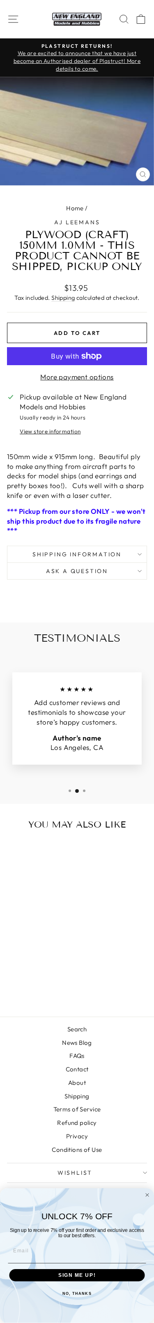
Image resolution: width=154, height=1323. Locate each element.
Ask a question (77, 571)
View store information (50, 431)
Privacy (77, 1136)
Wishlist (74, 1172)
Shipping (63, 297)
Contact (77, 1069)
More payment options (77, 377)
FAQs (77, 1056)
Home (75, 208)
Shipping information (77, 554)
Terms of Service (77, 1109)
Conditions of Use (77, 1149)
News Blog (77, 1042)
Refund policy (77, 1123)
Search (77, 1029)
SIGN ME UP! (77, 1275)
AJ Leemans (77, 222)
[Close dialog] (147, 1195)
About (77, 1083)
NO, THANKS (77, 1294)
